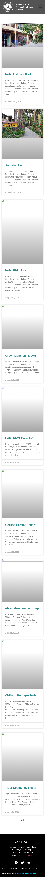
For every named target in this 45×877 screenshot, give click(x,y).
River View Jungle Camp (22, 608)
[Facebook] (16, 862)
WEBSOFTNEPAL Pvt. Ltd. (26, 873)
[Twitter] (22, 862)
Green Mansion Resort (20, 355)
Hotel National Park (18, 74)
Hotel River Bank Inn (19, 438)
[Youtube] (29, 862)
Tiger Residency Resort (21, 787)
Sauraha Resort (16, 165)
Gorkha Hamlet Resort (20, 524)
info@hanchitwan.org (25, 855)
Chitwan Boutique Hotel (21, 695)
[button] (40, 6)
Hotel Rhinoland (16, 270)
